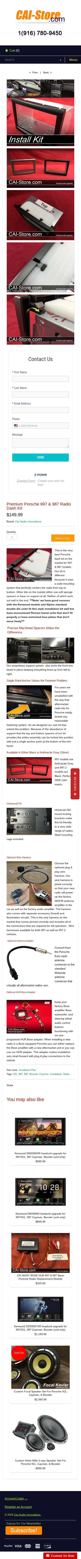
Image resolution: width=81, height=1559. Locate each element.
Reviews (75, 784)
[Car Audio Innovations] (40, 14)
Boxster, (34, 1074)
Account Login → (16, 1498)
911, (15, 1074)
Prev (35, 72)
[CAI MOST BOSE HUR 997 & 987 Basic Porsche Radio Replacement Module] (40, 1253)
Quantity (11, 532)
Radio (66, 1074)
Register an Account (18, 1507)
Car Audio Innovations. (27, 1514)
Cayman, (44, 1074)
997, (26, 1074)
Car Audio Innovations (28, 521)
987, (21, 1074)
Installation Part (27, 1070)
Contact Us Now (61, 1555)
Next (46, 72)
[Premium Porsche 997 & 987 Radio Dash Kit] (40, 112)
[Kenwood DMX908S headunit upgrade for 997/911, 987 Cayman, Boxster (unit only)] (40, 1192)
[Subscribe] (24, 1533)
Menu (73, 59)
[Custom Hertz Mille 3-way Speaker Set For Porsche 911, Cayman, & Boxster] (40, 1434)
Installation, (56, 1074)
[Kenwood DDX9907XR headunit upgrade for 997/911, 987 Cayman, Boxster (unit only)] (40, 1309)
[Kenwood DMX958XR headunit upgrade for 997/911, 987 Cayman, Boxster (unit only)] (40, 1131)
